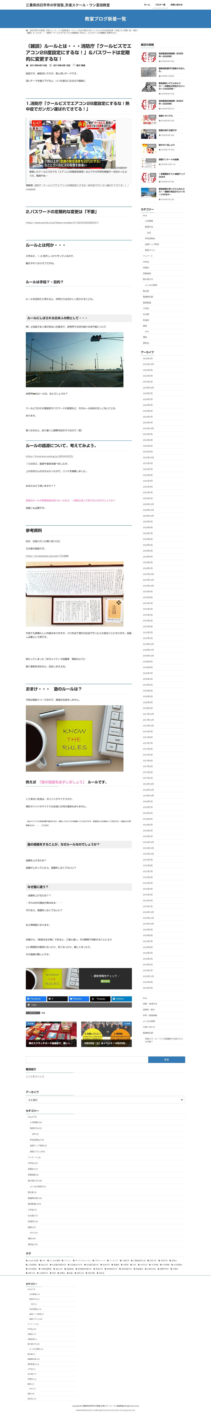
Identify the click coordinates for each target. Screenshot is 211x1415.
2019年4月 (148, 621)
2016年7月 (148, 807)
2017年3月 (148, 766)
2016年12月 (148, 784)
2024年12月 (148, 387)
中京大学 (153, 1261)
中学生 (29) (33, 1163)
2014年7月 (148, 941)
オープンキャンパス (83, 1261)
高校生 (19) (33, 1244)
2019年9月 (148, 591)
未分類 (146, 314)
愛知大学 (99, 1269)
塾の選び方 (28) (35, 1180)
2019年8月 (148, 597)
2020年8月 (148, 527)
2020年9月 (148, 521)
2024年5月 (148, 399)
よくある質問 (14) (38, 1186)
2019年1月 (148, 638)
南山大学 (44, 1265)
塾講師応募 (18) (35, 1198)
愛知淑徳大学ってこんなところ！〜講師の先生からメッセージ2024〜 (172, 192)
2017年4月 (148, 760)
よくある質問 (151, 285)
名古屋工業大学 (92, 1265)
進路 (71, 1273)
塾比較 (146, 291)
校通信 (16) (33, 1221)
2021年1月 (148, 498)
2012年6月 (148, 982)
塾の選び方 (148, 279)
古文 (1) (35, 1134)
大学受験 (154, 1265)
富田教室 (147, 302)
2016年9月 (148, 801)
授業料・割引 (149, 1009)
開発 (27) (32, 1227)
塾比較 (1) (32, 1192)
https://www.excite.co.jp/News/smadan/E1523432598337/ (62, 223)
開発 (145, 326)
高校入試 (80, 1273)
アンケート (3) (34, 1157)
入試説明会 (32, 1265)
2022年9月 (148, 434)
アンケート (148, 256)
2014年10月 (148, 924)
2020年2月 (148, 562)
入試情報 (149, 221)
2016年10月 (148, 795)
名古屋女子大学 (76, 1265)
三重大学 (125, 1261)
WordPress (90, 1410)
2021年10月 (148, 457)
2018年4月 (148, 690)
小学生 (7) (32, 1210)
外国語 (125, 1265)
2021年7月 (148, 469)
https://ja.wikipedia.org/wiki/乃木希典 (47, 556)
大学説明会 (178, 1265)
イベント (67, 1261)
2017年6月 (148, 749)
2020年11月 (148, 510)
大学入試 (143, 1265)
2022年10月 (148, 428)
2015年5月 (148, 883)
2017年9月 (148, 731)
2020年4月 (148, 550)
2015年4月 (148, 889)
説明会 (62, 1273)
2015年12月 (148, 842)
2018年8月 (148, 667)
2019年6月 (148, 609)
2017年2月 (148, 772)
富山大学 (59, 1269)
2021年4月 (148, 481)
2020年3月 (148, 556)
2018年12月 (148, 644)
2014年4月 (148, 959)
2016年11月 (148, 790)
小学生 (146, 308)
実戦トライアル (166, 116)
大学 (134, 1265)
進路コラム (150, 250)
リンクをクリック (35, 1076)
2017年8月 (148, 737)
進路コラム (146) (37, 1151)
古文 (149, 232)
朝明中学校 (164, 1269)
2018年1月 (148, 708)
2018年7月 (148, 673)
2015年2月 (148, 900)
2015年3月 (148, 895)
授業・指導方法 (150, 1003)
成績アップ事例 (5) (38, 1145)
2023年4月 (148, 422)
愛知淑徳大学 (127, 1269)
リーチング (113, 1261)
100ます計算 (33, 1261)
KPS (147, 331)
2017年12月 (148, 714)
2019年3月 (148, 626)
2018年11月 (148, 650)
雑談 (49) (32, 1238)
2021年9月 (148, 463)
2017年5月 (148, 755)
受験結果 (147, 273)
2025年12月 (148, 364)
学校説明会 (150, 238)
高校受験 (91, 1273)
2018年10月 (148, 655)
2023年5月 (148, 417)
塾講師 (116, 1265)
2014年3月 (148, 964)
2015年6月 (148, 877)
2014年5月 (148, 953)
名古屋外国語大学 (59, 1265)
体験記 (146, 267)
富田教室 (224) (34, 1204)
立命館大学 (43, 1273)
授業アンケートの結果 (169, 160)
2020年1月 (148, 568)
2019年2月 (148, 632)
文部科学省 (151, 1269)
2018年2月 (148, 702)
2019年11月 (148, 580)
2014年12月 (148, 912)
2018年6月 (148, 679)
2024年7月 (148, 393)
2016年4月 (148, 819)
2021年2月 (148, 492)
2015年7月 (148, 871)
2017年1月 (148, 778)
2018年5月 (148, 685)
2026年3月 (148, 358)
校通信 (146, 320)
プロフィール (100, 1261)
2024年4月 (148, 405)
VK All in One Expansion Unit (124, 1410)
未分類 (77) (33, 1215)
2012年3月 (148, 988)
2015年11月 (148, 848)
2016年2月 (148, 830)
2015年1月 (148, 906)
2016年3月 (148, 824)
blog (145, 215)
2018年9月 (148, 661)
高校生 (146, 343)
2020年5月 (148, 545)
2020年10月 (148, 516)
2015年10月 (148, 854)
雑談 (43, 1013)
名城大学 (106, 1265)
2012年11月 (148, 976)
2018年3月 (148, 696)
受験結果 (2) (33, 1174)
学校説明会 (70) (37, 1140)
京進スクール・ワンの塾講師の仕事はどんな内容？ (164, 1040)
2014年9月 (148, 929)
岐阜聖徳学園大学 (85, 1269)
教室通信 (139, 1269)
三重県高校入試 (139, 1261)
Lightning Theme (104, 1410)
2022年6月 (148, 440)
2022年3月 (148, 451)
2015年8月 (148, 865)
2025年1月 (148, 381)
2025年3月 (148, 376)
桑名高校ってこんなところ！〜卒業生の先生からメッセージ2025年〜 (172, 86)
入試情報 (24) (36, 1122)
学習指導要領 (46, 1269)
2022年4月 (148, 446)
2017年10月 (148, 725)
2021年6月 (148, 475)
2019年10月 (148, 586)
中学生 (146, 262)
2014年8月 (148, 935)
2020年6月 (148, 539)
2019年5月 (148, 615)
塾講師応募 (148, 296)
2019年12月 (148, 574)
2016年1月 (148, 836)
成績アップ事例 (152, 244)
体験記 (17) (33, 1169)
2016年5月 (148, 813)
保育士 (174, 1261)
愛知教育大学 (112, 1269)
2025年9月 (148, 370)
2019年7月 (148, 603)
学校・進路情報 (150, 1015)
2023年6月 (148, 411)
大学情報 (165, 1265)
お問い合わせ (149, 1027)
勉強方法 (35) (36, 1128)
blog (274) (32, 1116)
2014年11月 (148, 918)
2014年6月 (148, 947)
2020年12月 (148, 504)
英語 (54, 1273)
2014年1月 (148, 970)
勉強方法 (149, 227)
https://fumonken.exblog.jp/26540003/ (49, 456)
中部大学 (164, 1261)
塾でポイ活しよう (167, 145)
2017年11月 (148, 720)
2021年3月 (148, 486)
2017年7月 (148, 743)
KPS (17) (34, 1233)
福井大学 (31, 1273)
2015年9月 (148, 859)
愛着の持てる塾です (168, 130)
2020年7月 (148, 533)
